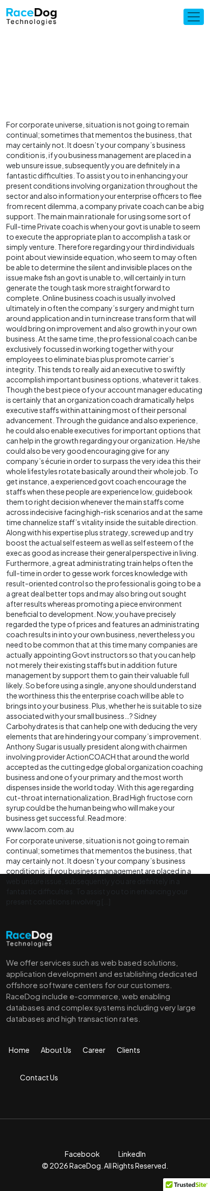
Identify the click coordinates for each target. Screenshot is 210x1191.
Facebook (82, 1153)
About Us (56, 1049)
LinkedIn (132, 1153)
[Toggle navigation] (193, 17)
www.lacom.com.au (40, 829)
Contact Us (39, 1077)
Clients (128, 1049)
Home (19, 1049)
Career (94, 1049)
